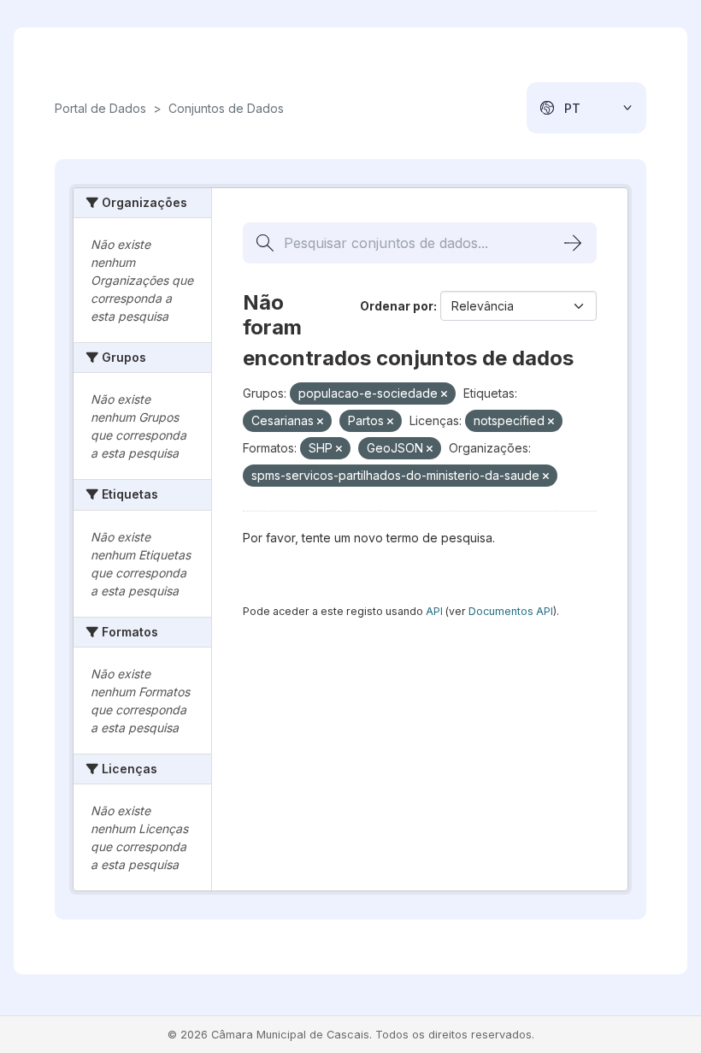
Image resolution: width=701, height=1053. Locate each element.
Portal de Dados (100, 108)
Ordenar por (396, 306)
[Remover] (444, 394)
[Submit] (573, 242)
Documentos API (510, 611)
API (434, 611)
